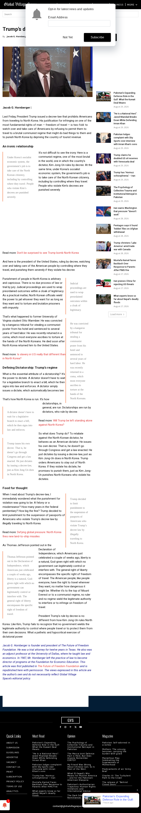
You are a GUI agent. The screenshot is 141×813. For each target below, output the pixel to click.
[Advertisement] (48, 229)
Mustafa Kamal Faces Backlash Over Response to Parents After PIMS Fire (47, 784)
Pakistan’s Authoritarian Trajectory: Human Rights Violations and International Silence (81, 788)
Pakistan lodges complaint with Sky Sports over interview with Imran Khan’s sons (47, 768)
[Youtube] (81, 727)
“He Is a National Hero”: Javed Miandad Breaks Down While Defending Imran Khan (45, 757)
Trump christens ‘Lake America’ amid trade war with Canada (125, 246)
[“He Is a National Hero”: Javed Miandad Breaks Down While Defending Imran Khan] (103, 117)
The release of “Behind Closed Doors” (115, 783)
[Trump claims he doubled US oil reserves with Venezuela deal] (103, 158)
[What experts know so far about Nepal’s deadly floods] (103, 299)
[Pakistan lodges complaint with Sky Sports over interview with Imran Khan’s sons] (103, 138)
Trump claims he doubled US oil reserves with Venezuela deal (126, 158)
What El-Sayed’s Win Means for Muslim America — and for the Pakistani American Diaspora (82, 777)
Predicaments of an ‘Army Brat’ (116, 770)
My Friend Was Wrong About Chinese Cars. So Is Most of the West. (81, 767)
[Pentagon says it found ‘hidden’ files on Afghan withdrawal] (103, 229)
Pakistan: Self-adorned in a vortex (116, 744)
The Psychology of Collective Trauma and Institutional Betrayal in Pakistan (80, 746)
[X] (76, 727)
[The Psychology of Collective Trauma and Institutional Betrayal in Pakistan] (103, 191)
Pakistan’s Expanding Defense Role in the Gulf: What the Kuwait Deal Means (46, 746)
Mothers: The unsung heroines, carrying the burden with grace (114, 751)
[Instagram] (66, 727)
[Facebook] (60, 727)
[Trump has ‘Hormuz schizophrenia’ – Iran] (103, 176)
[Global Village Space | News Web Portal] (20, 4)
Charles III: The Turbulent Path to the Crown (116, 777)
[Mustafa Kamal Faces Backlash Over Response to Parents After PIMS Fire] (103, 264)
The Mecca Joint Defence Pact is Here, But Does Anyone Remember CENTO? (81, 757)
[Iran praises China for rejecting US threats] (103, 283)
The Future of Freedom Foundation (58, 666)
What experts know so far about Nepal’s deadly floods (126, 299)
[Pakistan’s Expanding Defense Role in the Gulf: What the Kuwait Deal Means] (103, 96)
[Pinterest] (70, 727)
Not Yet (68, 37)
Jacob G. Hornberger (17, 36)
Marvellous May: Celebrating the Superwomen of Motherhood (111, 761)
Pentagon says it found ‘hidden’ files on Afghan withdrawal (126, 228)
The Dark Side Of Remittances (76, 796)
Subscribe (97, 37)
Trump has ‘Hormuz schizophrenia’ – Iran (43, 777)
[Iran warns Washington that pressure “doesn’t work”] (103, 211)
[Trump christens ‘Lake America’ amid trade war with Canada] (103, 246)
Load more (116, 314)
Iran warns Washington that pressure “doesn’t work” (125, 211)
